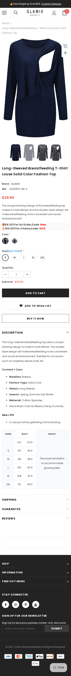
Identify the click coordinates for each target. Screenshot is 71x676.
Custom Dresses (51, 3)
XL (33, 257)
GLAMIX (15, 184)
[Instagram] (15, 604)
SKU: (4, 189)
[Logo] (35, 13)
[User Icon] (54, 13)
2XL (42, 257)
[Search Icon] (16, 13)
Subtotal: (7, 281)
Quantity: (8, 267)
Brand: (6, 184)
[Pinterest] (25, 604)
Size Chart (14, 251)
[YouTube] (35, 604)
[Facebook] (5, 604)
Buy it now (35, 318)
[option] (35, 88)
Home (5, 23)
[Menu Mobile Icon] (4, 12)
